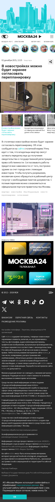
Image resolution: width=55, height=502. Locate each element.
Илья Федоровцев (31, 192)
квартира (5, 192)
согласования (22, 195)
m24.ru (8, 336)
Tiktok (34, 302)
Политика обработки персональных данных (19, 430)
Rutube (26, 302)
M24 (16, 292)
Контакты (41, 317)
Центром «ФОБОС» (41, 441)
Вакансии (7, 317)
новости (44, 192)
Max (41, 302)
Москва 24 (27, 36)
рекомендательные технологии (15, 437)
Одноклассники (19, 302)
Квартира (28, 60)
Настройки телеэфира (11, 329)
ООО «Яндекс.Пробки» (24, 449)
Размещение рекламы (14, 321)
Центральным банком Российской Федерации (26, 445)
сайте (21, 148)
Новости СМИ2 (8, 240)
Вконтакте (11, 302)
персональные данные (28, 485)
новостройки (16, 192)
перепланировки (8, 195)
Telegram (4, 302)
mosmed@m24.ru (9, 413)
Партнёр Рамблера (9, 468)
